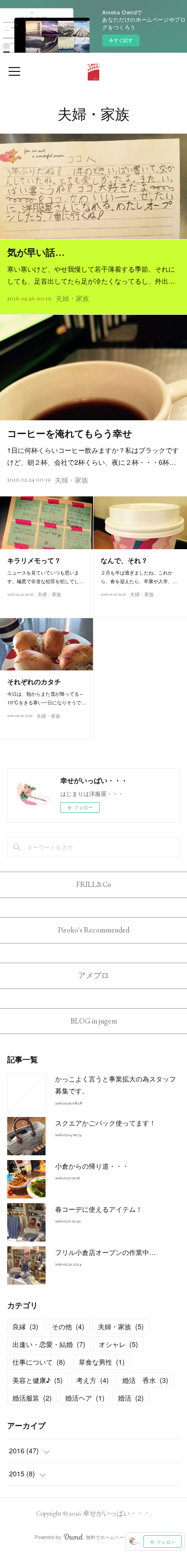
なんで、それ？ (124, 560)
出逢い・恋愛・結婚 (48, 1344)
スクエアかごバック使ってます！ (105, 1122)
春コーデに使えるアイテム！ (98, 1209)
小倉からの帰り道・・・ (92, 1166)
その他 (68, 1326)
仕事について (38, 1362)
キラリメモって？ (34, 560)
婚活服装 (32, 1398)
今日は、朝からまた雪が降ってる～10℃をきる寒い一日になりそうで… (46, 698)
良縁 (25, 1326)
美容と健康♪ (37, 1380)
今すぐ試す (121, 40)
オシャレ (118, 1344)
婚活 (131, 1398)
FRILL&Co (93, 884)
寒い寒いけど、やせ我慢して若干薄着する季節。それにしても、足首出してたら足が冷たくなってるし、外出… (91, 275)
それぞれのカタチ (34, 682)
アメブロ (93, 975)
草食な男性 (102, 1362)
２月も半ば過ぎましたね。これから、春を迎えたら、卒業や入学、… (139, 577)
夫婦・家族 (72, 298)
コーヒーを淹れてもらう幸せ (69, 433)
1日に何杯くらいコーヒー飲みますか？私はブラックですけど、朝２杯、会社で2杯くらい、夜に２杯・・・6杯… (93, 456)
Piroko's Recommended (93, 930)
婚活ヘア (85, 1398)
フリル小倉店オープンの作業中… (105, 1252)
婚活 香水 (145, 1380)
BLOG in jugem (93, 1021)
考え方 (92, 1380)
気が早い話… (36, 252)
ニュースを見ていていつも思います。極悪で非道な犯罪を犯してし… (45, 577)
